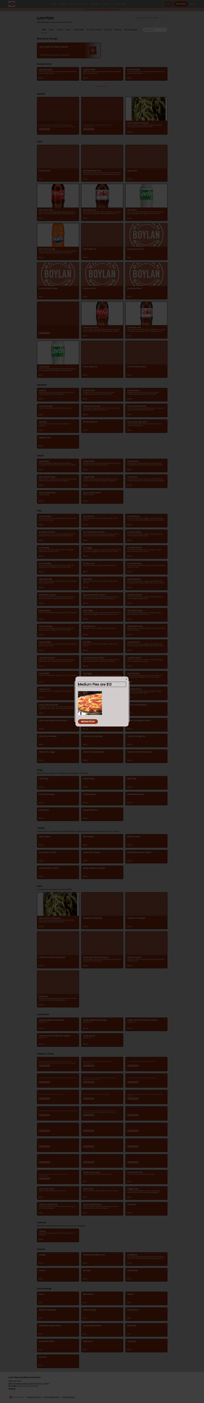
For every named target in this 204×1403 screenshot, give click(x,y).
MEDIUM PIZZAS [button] (88, 721)
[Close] (126, 679)
